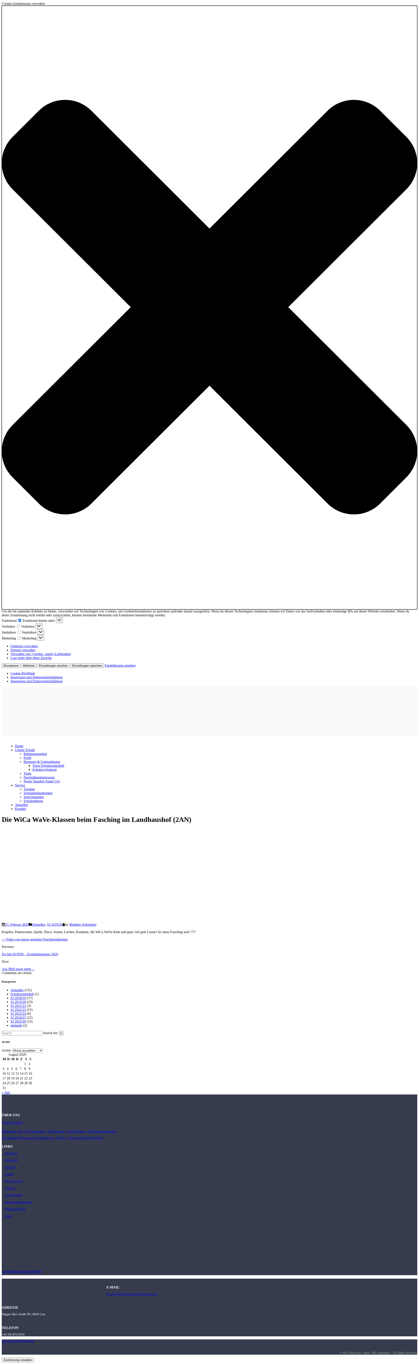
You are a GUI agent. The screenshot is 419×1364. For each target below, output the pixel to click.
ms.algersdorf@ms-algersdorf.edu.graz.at (132, 1294)
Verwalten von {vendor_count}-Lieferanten (40, 654)
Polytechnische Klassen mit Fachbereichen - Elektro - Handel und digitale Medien (52, 1138)
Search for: (50, 1033)
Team (8, 1216)
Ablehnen (29, 665)
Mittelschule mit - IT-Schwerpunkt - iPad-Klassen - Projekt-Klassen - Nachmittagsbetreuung (59, 1131)
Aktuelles (38, 924)
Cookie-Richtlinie (22, 673)
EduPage (10, 1167)
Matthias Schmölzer (82, 924)
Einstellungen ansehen (53, 665)
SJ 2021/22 (18, 1006)
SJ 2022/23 (18, 1010)
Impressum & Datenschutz (18, 1341)
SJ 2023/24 (18, 1013)
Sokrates (10, 1188)
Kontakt (20, 809)
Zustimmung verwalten (17, 1360)
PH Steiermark (14, 1181)
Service (20, 785)
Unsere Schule (13, 1195)
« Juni (6, 1092)
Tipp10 (9, 1174)
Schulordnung (33, 801)
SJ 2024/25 (18, 1017)
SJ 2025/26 (18, 1021)
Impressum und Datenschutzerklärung (36, 677)
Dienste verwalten (22, 650)
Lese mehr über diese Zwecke (31, 658)
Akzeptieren (11, 665)
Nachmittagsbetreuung (18, 1202)
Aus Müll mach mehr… (18, 969)
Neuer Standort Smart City (42, 781)
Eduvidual (11, 1153)
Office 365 (11, 1160)
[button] (209, 307)
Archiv (6, 1050)
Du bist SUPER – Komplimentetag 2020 (30, 954)
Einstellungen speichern (87, 665)
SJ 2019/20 (54, 924)
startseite (16, 1025)
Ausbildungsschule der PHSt (21, 1271)
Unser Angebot (12, 1122)
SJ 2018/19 (18, 998)
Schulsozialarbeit (22, 994)
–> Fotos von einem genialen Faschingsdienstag (35, 939)
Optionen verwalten (24, 646)
